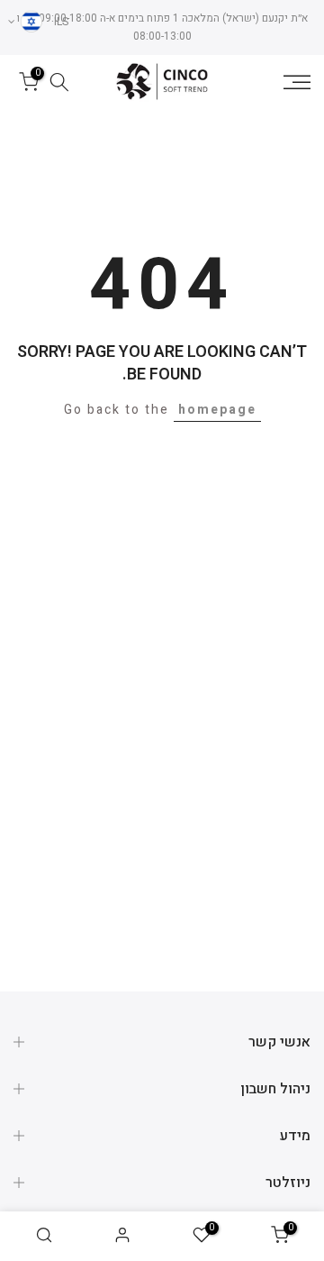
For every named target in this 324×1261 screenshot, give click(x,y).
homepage (217, 409)
